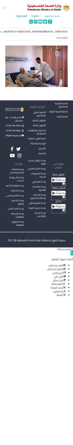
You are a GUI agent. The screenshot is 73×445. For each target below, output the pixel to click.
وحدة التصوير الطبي (37, 203)
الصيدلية (42, 153)
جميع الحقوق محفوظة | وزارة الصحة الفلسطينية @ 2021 (37, 240)
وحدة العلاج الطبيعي (36, 169)
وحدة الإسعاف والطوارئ (17, 215)
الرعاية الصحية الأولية (58, 111)
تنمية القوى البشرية (37, 138)
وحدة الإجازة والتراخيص (40, 214)
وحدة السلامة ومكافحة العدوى (38, 196)
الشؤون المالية (39, 125)
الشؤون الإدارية (39, 120)
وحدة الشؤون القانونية (18, 223)
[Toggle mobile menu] (5, 8)
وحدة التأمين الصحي (15, 195)
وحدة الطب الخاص (16, 209)
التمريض (42, 148)
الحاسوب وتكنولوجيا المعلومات (37, 132)
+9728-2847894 (14, 125)
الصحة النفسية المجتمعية (61, 105)
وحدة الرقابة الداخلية (15, 186)
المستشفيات (62, 116)
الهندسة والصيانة (38, 143)
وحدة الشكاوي (39, 182)
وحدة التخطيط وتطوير (17, 202)
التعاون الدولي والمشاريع (39, 113)
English (35, 16)
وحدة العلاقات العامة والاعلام (17, 170)
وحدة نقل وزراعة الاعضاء (16, 179)
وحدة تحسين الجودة (37, 208)
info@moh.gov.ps (13, 135)
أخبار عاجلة (22, 16)
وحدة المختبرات (17, 190)
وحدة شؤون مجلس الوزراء (37, 162)
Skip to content (65, 249)
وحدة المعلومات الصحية (38, 175)
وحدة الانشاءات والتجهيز (39, 188)
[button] (72, 253)
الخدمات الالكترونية (52, 16)
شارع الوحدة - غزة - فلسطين (14, 119)
